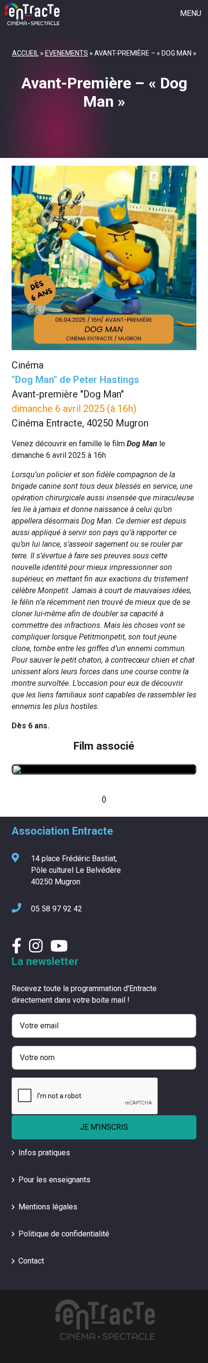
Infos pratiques (44, 1152)
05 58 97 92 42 (56, 908)
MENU (190, 13)
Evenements (66, 53)
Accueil (25, 53)
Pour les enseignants (54, 1179)
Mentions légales (47, 1206)
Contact (31, 1260)
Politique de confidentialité (63, 1233)
